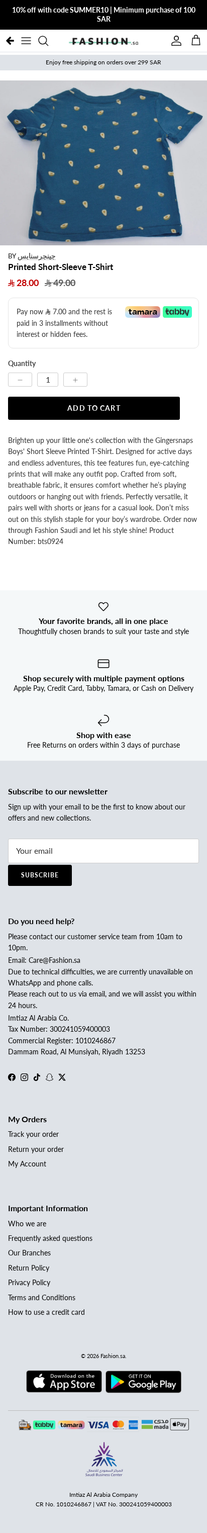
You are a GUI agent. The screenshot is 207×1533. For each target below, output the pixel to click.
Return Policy (28, 1268)
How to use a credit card (46, 1312)
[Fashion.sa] (103, 40)
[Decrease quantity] (20, 380)
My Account (27, 1163)
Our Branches (29, 1252)
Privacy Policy (29, 1282)
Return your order (36, 1149)
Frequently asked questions (50, 1238)
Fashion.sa (112, 1355)
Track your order (33, 1134)
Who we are (27, 1223)
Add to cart (93, 408)
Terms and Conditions (41, 1297)
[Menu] (26, 41)
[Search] (48, 41)
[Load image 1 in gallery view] (103, 162)
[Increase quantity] (75, 380)
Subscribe (40, 875)
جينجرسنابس (37, 255)
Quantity (22, 363)
